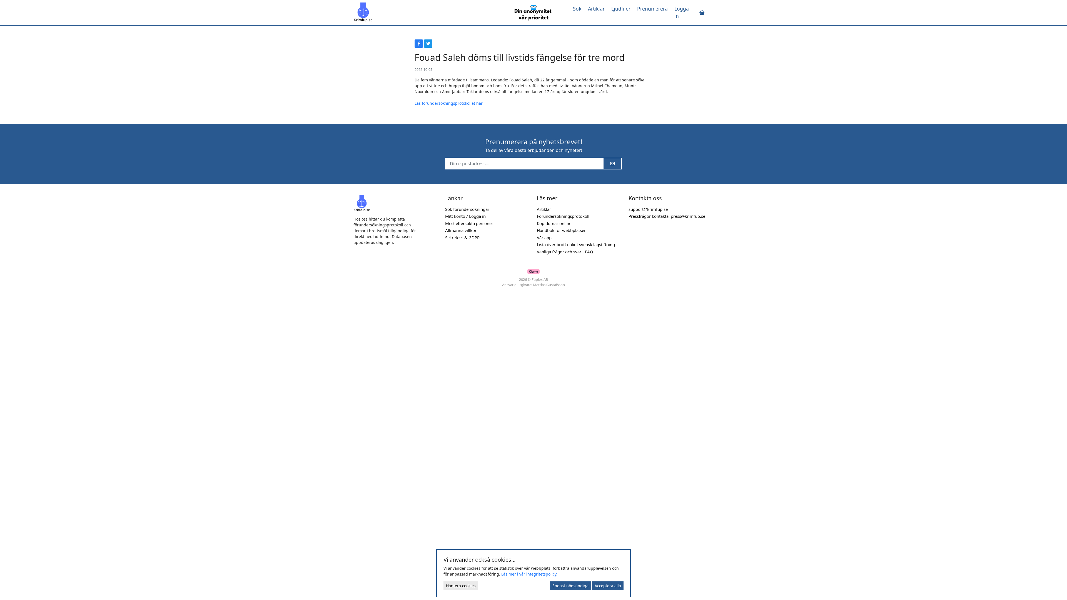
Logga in (681, 12)
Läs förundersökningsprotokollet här (449, 103)
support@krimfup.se (648, 209)
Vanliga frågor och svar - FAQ (565, 251)
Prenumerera (652, 8)
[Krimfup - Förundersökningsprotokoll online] (428, 12)
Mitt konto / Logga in (465, 216)
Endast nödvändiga (570, 585)
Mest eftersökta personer (469, 223)
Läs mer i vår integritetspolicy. (529, 574)
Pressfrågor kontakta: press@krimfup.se (667, 216)
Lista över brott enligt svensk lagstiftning (576, 244)
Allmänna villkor (461, 230)
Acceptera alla (608, 585)
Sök (577, 8)
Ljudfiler (620, 8)
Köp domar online (554, 223)
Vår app (544, 237)
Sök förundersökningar (467, 209)
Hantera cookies (461, 585)
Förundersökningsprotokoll (563, 216)
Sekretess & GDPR (462, 237)
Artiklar (596, 8)
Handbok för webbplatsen (562, 230)
